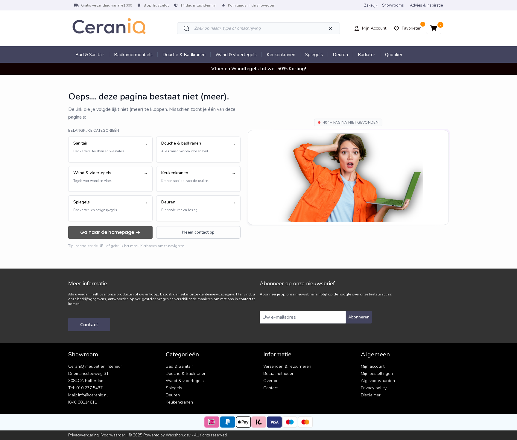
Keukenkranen (281, 55)
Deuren (340, 55)
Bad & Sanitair (89, 55)
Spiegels (314, 55)
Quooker (393, 55)
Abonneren (358, 317)
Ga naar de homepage (107, 232)
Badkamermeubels (133, 55)
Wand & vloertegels (236, 55)
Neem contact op (198, 232)
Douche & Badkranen (184, 55)
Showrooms (393, 5)
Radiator (366, 55)
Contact (89, 324)
